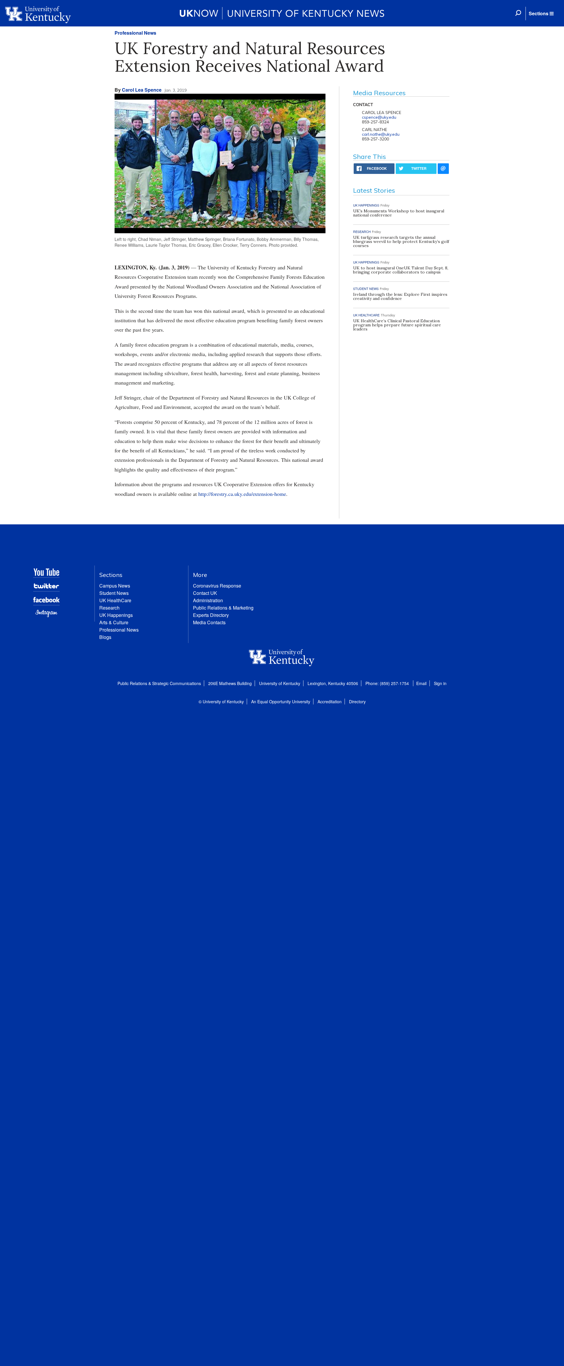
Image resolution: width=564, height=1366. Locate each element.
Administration (208, 600)
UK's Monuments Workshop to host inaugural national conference (398, 213)
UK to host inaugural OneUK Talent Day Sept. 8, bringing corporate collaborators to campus (400, 270)
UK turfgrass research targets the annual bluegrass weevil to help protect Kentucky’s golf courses (401, 241)
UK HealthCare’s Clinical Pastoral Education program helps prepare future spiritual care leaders (397, 325)
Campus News (114, 585)
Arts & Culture (113, 622)
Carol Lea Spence (142, 89)
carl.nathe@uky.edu (381, 134)
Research (109, 607)
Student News (114, 593)
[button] (541, 13)
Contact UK (205, 593)
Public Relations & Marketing (223, 607)
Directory (357, 701)
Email (421, 683)
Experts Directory (211, 615)
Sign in (440, 683)
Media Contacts (209, 622)
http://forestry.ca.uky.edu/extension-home (242, 493)
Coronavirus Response (217, 585)
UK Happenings (116, 615)
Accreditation (330, 701)
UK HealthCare (115, 600)
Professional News (135, 32)
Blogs (105, 637)
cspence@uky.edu (379, 117)
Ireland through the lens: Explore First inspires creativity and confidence (400, 296)
